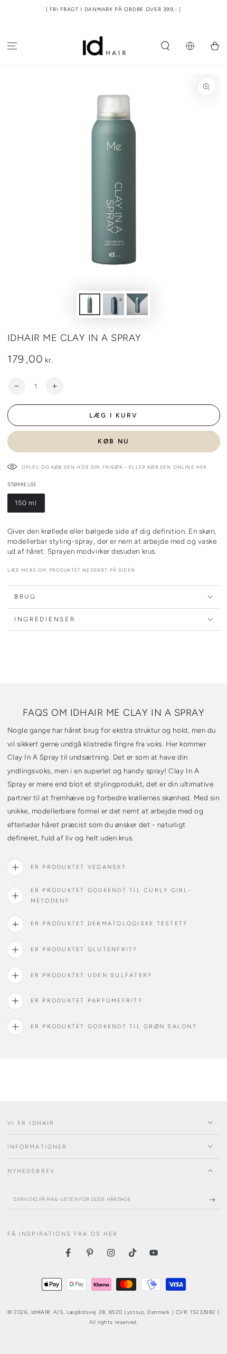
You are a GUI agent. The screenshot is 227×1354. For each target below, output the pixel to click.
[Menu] (12, 46)
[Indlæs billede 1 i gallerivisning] (89, 304)
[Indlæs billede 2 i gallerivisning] (113, 304)
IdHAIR (40, 1312)
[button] (165, 46)
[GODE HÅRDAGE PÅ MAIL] (214, 1199)
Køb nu (113, 441)
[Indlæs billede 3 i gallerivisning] (137, 304)
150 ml (29, 506)
